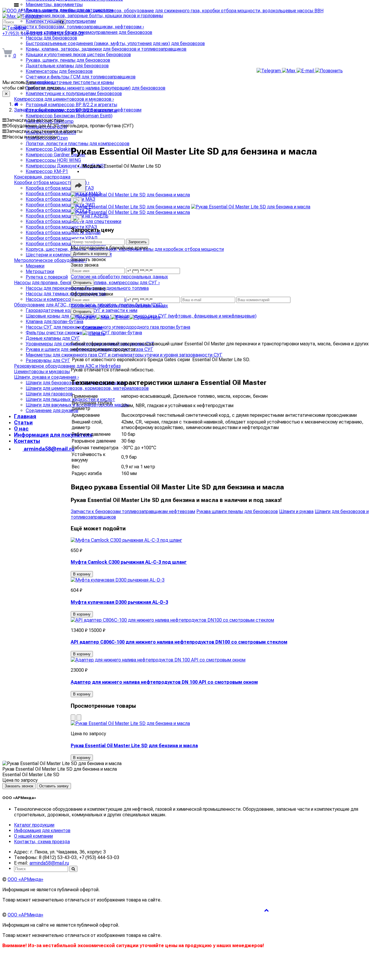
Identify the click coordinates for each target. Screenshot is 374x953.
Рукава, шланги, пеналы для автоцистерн (69, 10)
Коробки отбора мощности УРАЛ (61, 238)
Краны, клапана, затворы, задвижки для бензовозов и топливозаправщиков (106, 49)
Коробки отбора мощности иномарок (66, 243)
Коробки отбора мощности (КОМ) (51, 182)
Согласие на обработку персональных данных (119, 277)
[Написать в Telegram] (269, 70)
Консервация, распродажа (42, 177)
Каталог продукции (34, 825)
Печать (97, 333)
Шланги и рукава (296, 511)
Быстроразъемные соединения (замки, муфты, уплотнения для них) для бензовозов (115, 43)
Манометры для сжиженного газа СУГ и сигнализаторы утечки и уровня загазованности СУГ (124, 355)
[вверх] (266, 910)
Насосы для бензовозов (51, 38)
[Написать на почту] (306, 70)
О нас (21, 429)
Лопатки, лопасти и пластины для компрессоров (77, 143)
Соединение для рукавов (52, 410)
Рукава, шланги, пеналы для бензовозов (68, 60)
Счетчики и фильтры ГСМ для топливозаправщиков (81, 77)
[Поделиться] (78, 185)
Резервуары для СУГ (48, 360)
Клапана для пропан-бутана (54, 321)
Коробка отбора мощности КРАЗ (61, 227)
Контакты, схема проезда (42, 841)
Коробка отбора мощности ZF (58, 210)
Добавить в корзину (90, 253)
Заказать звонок (19, 786)
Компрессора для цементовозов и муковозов (64, 99)
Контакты (27, 441)
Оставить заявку (54, 786)
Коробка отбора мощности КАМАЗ (63, 193)
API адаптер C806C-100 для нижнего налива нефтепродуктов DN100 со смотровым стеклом (179, 642)
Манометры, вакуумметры (54, 4)
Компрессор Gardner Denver (55, 154)
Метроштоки (40, 271)
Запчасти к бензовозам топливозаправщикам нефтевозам (133, 511)
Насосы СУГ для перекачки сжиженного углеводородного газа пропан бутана (108, 327)
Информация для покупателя (53, 435)
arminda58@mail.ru (48, 449)
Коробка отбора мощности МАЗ (60, 199)
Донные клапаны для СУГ (53, 338)
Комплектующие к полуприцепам (61, 21)
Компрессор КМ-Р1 (47, 171)
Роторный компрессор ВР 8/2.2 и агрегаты (71, 104)
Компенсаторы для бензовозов (59, 71)
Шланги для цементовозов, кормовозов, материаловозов (87, 388)
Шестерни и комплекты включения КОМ (69, 255)
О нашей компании (33, 836)
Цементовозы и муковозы (42, 371)
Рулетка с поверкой (47, 277)
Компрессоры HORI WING (53, 160)
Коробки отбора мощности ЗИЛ (60, 205)
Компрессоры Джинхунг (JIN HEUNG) (65, 166)
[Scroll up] (76, 201)
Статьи (23, 422)
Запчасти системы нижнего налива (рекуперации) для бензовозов (95, 88)
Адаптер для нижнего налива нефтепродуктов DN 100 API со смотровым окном (164, 682)
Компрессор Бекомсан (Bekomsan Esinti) (69, 116)
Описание (92, 327)
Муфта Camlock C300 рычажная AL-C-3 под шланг (129, 562)
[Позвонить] (329, 70)
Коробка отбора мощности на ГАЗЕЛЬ (67, 216)
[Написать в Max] (289, 70)
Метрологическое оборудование (50, 260)
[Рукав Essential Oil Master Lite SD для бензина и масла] (130, 195)
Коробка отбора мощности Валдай (63, 232)
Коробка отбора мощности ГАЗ (60, 188)
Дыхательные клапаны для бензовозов (67, 65)
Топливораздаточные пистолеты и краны (70, 82)
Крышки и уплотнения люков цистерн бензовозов (78, 54)
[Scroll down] (76, 218)
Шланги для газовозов (49, 394)
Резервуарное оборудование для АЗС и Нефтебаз (67, 366)
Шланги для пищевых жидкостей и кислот (70, 399)
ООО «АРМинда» (25, 879)
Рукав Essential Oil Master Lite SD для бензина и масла (134, 745)
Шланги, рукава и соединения (46, 377)
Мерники (35, 266)
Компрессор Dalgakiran (50, 149)
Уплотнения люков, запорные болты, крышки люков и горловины (94, 15)
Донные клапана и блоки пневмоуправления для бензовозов (89, 32)
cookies (45, 82)
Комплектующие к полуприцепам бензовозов (74, 93)
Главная (25, 416)
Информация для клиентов (42, 830)
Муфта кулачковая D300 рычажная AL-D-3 (119, 602)
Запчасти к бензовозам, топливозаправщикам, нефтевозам (79, 27)
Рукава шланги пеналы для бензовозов (237, 511)
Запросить (137, 242)
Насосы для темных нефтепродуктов (66, 293)
